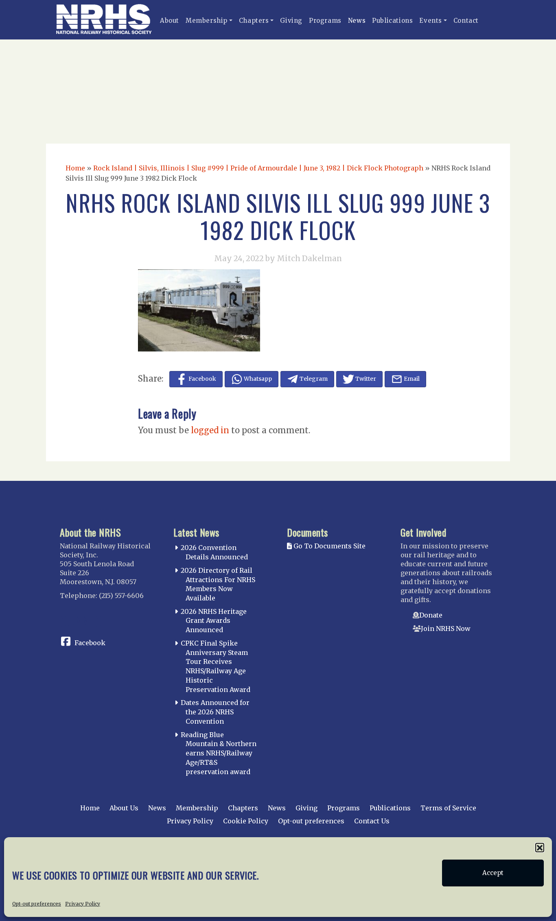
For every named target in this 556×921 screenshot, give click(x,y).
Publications (392, 20)
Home (75, 168)
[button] (540, 847)
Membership (207, 20)
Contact (466, 20)
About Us (123, 808)
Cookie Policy (245, 821)
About (169, 20)
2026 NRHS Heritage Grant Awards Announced (214, 620)
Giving (291, 20)
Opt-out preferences (36, 903)
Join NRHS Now (446, 628)
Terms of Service (448, 808)
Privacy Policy (82, 903)
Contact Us (372, 821)
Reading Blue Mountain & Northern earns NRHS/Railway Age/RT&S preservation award (218, 753)
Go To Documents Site (329, 546)
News (357, 20)
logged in (210, 430)
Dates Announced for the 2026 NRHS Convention (215, 711)
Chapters (254, 20)
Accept (492, 873)
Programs (325, 20)
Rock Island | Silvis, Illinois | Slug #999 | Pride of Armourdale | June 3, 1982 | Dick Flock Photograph (258, 168)
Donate (430, 615)
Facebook (89, 643)
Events (430, 20)
